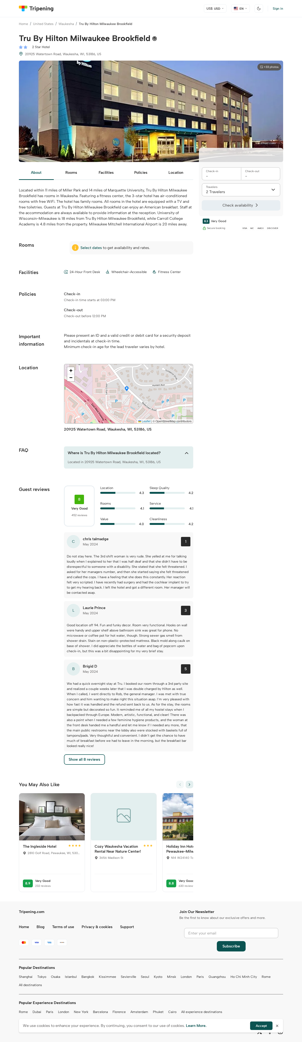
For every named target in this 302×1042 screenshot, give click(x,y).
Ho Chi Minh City (244, 977)
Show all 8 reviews (84, 759)
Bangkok (87, 977)
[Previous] (180, 784)
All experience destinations (201, 1012)
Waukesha (66, 24)
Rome (266, 977)
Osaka (55, 977)
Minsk (171, 977)
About (36, 172)
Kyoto (158, 977)
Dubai (37, 1012)
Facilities (106, 172)
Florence (119, 1012)
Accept (261, 1026)
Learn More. (196, 1025)
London (186, 977)
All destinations (30, 985)
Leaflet (146, 421)
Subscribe (231, 946)
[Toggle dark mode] (259, 8)
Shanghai (26, 977)
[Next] (189, 784)
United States (43, 24)
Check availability (237, 205)
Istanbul (71, 977)
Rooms (71, 172)
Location (175, 172)
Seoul (145, 977)
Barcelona (100, 1012)
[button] (127, 389)
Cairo (172, 1012)
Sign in (278, 9)
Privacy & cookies (97, 927)
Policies (140, 172)
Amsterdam (139, 1012)
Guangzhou (217, 977)
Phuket (158, 1012)
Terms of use (63, 927)
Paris (200, 977)
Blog (41, 927)
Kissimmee (107, 977)
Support (127, 927)
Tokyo (41, 977)
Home (23, 24)
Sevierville (128, 977)
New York (81, 1012)
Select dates (91, 247)
